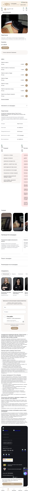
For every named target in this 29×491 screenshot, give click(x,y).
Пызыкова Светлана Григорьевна (6, 293)
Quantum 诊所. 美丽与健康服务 (8, 473)
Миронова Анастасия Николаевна (18, 293)
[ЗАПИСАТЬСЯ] (26, 64)
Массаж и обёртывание (7, 12)
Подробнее (3, 42)
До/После (20, 490)
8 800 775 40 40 (8, 450)
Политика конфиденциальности (8, 475)
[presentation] (24, 210)
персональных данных (14, 325)
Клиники (26, 490)
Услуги (8, 490)
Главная (2, 490)
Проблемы (14, 490)
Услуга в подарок (5, 99)
